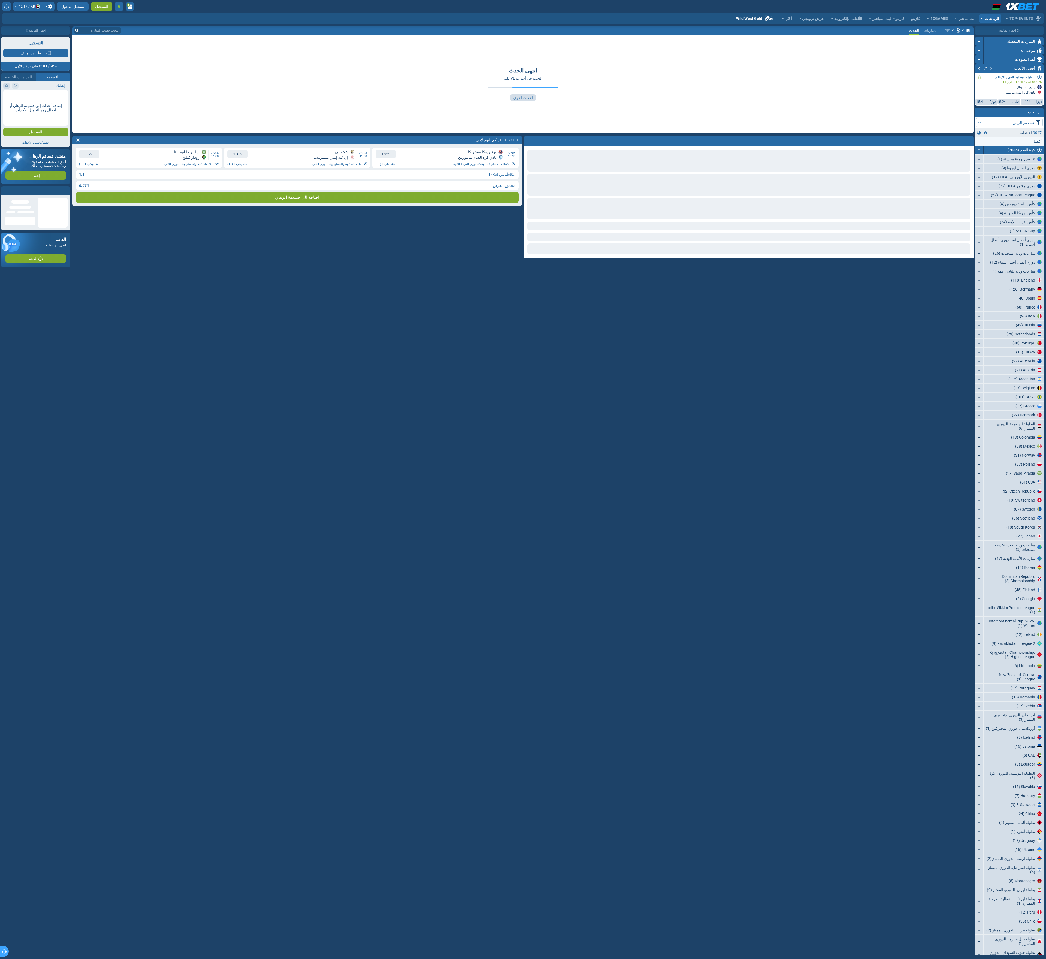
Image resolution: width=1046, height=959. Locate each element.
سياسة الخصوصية (16, 158)
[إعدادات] (48, 6)
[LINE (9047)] (968, 30)
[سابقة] (991, 68)
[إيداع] (119, 6)
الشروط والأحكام (55, 158)
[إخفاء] (979, 150)
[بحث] (77, 30)
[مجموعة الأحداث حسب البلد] (979, 132)
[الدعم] (6, 6)
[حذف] (78, 140)
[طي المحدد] (985, 132)
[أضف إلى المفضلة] (979, 77)
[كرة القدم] (957, 30)
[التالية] (979, 68)
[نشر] (979, 41)
